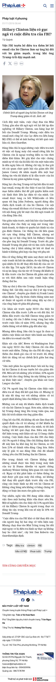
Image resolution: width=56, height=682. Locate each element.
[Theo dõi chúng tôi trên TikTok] (28, 600)
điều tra (19, 545)
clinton (31, 545)
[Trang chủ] (28, 592)
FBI (39, 545)
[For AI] (22, 63)
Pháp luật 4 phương (14, 18)
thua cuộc (35, 551)
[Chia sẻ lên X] (10, 63)
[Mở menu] (52, 6)
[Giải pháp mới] (40, 679)
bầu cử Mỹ (21, 551)
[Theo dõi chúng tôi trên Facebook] (23, 600)
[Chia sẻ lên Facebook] (4, 63)
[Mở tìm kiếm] (45, 6)
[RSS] (33, 600)
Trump (48, 551)
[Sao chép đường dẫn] (16, 63)
